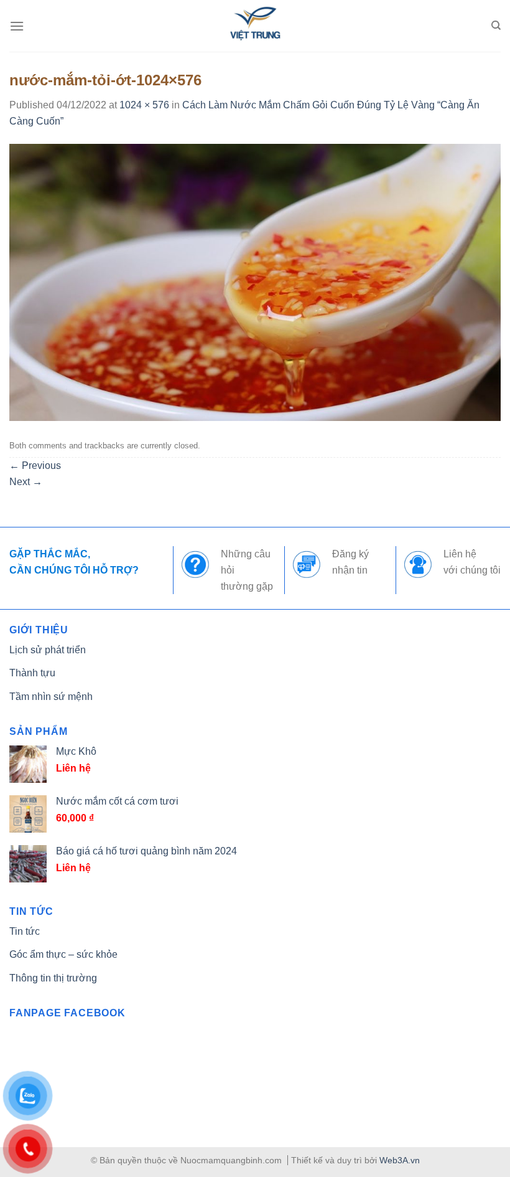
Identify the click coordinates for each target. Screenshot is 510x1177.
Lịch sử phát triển (47, 650)
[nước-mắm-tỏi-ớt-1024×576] (255, 282)
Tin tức (24, 931)
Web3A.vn (399, 1160)
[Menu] (16, 26)
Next (25, 481)
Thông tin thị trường (53, 978)
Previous (35, 465)
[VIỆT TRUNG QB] (255, 26)
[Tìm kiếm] (496, 25)
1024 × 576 (144, 105)
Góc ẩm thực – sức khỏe (63, 954)
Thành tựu (32, 673)
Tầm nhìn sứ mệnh (51, 696)
